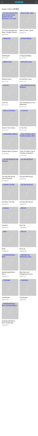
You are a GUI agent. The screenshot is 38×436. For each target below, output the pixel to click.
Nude (3, 249)
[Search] (36, 2)
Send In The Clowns (8, 128)
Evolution (5, 225)
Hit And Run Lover (26, 79)
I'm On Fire (23, 128)
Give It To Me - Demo (26, 30)
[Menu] (2, 2)
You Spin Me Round (26, 176)
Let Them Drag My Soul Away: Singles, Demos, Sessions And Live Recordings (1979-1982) (10, 33)
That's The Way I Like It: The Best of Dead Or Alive (27, 153)
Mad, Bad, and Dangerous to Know (26, 273)
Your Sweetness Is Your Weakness (27, 103)
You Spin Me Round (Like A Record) (8, 177)
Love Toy (5, 102)
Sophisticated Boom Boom (8, 273)
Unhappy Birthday (25, 56)
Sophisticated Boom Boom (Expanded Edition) (8, 323)
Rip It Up (22, 225)
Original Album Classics (10, 151)
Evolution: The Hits (8, 202)
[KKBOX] (19, 2)
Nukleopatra (6, 56)
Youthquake (6, 297)
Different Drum (6, 79)
